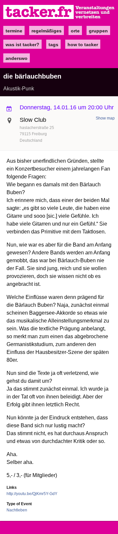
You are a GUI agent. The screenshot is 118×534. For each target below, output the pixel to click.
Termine (14, 30)
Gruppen (98, 30)
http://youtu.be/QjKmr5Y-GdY (32, 493)
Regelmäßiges (46, 30)
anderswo (17, 58)
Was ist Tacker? (22, 44)
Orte (75, 30)
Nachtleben (17, 510)
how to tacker (83, 44)
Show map (105, 118)
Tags (53, 44)
